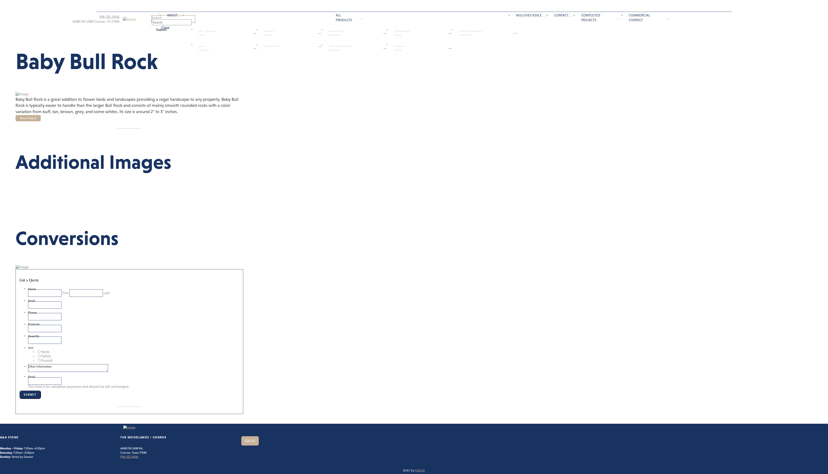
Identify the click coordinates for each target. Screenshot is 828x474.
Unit (30, 347)
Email (31, 300)
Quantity (33, 336)
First (65, 293)
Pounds (47, 361)
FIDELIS (420, 470)
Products (33, 324)
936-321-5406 (129, 456)
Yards (45, 352)
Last (107, 293)
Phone (32, 312)
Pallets (46, 356)
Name (32, 289)
